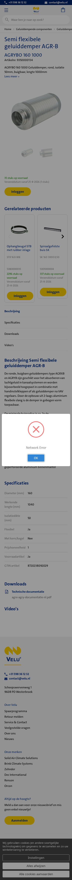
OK (36, 458)
